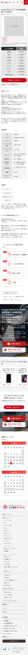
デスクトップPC (8, 525)
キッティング (7, 562)
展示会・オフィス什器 (9, 548)
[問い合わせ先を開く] (21, 2)
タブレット (6, 530)
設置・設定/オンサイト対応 (11, 567)
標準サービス (7, 556)
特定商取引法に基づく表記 (10, 631)
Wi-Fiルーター (7, 533)
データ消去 (6, 564)
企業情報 (6, 621)
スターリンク (7, 535)
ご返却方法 (6, 577)
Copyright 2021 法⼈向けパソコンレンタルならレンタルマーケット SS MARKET (18, 649)
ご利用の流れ (7, 575)
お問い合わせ (7, 592)
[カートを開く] (18, 2)
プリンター (6, 541)
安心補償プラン (8, 559)
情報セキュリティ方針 (9, 628)
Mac (5, 523)
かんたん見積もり (8, 595)
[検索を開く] (14, 2)
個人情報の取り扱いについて (11, 626)
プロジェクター (8, 543)
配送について (10, 237)
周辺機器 (6, 551)
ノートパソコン (8, 520)
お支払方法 (6, 585)
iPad (5, 528)
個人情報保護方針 (8, 623)
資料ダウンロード (8, 597)
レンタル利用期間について (10, 580)
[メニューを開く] (26, 2)
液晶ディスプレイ (8, 538)
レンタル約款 (7, 633)
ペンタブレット (8, 546)
